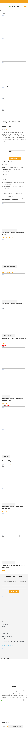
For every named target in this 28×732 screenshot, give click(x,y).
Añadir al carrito (14, 158)
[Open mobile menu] (1, 6)
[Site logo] (14, 6)
